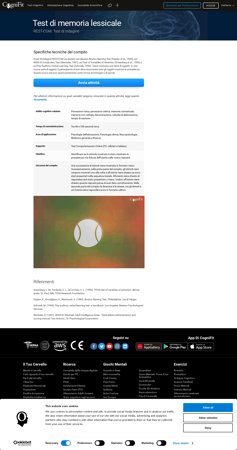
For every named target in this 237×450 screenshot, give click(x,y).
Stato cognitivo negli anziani (79, 397)
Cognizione (29, 389)
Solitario (108, 389)
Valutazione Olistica (74, 385)
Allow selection (208, 417)
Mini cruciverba (111, 374)
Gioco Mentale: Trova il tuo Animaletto (153, 375)
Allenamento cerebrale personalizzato (186, 395)
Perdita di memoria (33, 393)
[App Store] (201, 346)
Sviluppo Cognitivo (184, 378)
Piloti (66, 382)
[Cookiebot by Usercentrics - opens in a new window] (22, 443)
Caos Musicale (147, 380)
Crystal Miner (110, 385)
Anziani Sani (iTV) (73, 389)
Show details (181, 443)
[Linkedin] (125, 346)
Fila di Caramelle (148, 396)
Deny (208, 427)
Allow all (208, 407)
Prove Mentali (181, 385)
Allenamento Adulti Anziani (78, 393)
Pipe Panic (109, 382)
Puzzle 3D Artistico (149, 388)
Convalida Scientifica (90, 5)
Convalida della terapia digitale (80, 370)
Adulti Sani (69, 378)
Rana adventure (148, 392)
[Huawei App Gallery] (149, 346)
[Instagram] (117, 346)
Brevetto (178, 370)
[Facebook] (93, 346)
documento (40, 99)
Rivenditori (180, 374)
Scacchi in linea (111, 370)
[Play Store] (175, 346)
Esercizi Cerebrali (183, 382)
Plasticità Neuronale (34, 385)
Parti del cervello (32, 378)
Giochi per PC (70, 374)
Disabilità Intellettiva (34, 397)
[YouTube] (109, 346)
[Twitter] (101, 346)
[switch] (100, 443)
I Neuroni (28, 382)
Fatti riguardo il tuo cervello (38, 374)
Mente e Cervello (32, 370)
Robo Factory (110, 393)
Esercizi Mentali (182, 389)
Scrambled (145, 370)
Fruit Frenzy (110, 378)
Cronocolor (145, 384)
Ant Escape (109, 397)
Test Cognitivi (35, 5)
